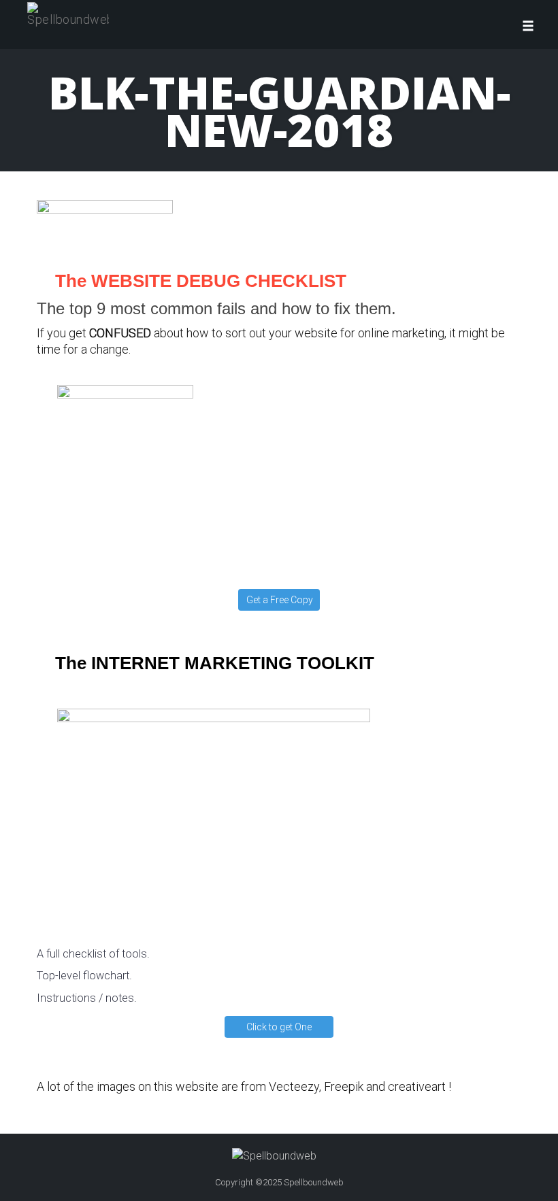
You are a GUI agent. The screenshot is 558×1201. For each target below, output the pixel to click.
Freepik (343, 1086)
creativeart (417, 1086)
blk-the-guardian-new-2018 (279, 110)
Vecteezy (294, 1086)
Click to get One (279, 1026)
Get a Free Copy (279, 599)
